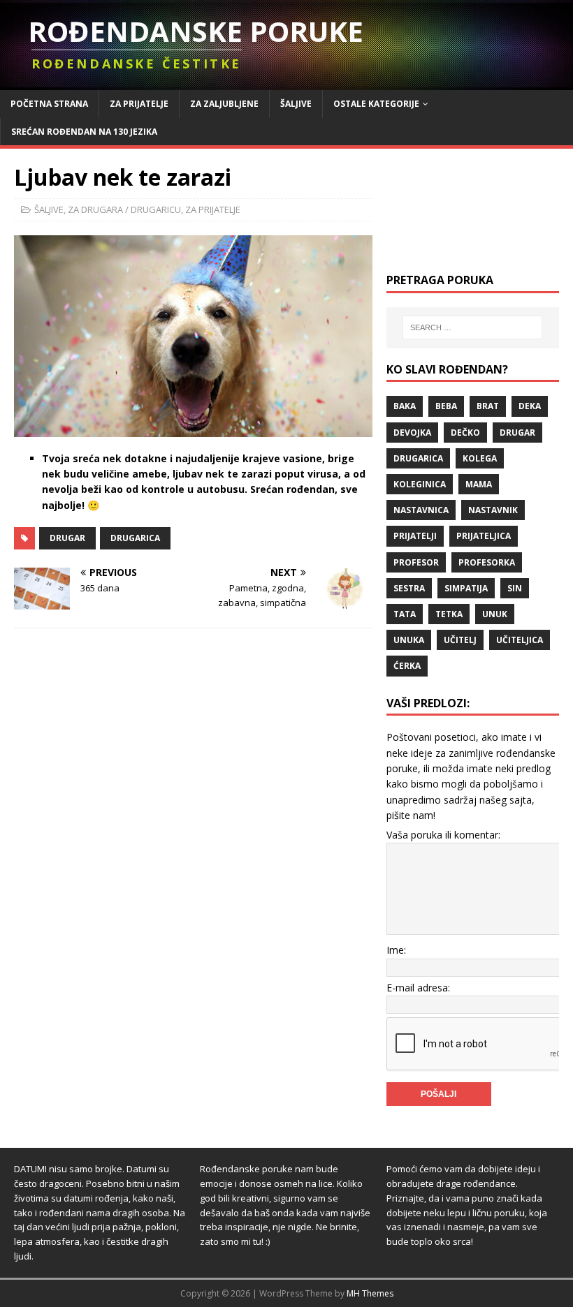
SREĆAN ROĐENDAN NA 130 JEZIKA (84, 132)
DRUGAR (67, 538)
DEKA (529, 406)
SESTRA (409, 588)
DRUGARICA (135, 538)
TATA (404, 614)
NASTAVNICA (421, 510)
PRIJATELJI (415, 536)
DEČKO (465, 432)
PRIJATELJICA (483, 536)
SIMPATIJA (466, 588)
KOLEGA (480, 458)
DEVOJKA (412, 432)
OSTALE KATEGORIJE (376, 104)
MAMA (478, 484)
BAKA (404, 406)
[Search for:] (472, 327)
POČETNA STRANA (49, 104)
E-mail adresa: (418, 987)
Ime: (396, 950)
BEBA (446, 406)
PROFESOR (416, 562)
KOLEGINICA (419, 484)
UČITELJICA (519, 640)
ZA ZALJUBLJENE (224, 104)
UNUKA (408, 640)
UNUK (494, 614)
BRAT (488, 406)
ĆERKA (407, 666)
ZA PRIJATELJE (139, 104)
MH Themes (370, 1293)
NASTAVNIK (493, 510)
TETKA (449, 614)
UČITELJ (460, 640)
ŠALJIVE (296, 104)
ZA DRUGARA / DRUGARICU (124, 209)
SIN (514, 588)
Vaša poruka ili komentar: (443, 834)
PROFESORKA (486, 562)
